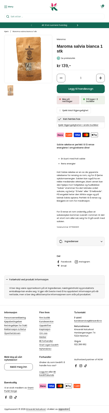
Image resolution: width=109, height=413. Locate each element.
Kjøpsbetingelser (13, 321)
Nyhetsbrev (45, 348)
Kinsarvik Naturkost (36, 409)
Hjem (6, 31)
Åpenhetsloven (12, 333)
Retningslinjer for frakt (15, 325)
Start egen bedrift (49, 344)
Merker (42, 337)
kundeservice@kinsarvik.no (88, 320)
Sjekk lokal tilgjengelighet (75, 110)
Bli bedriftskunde (47, 373)
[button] (102, 7)
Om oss (43, 333)
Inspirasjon (44, 329)
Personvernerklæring (15, 317)
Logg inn (44, 371)
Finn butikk (44, 317)
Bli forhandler (46, 340)
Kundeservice (46, 321)
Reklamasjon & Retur (15, 329)
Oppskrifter (45, 325)
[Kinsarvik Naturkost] (54, 7)
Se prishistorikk (68, 58)
